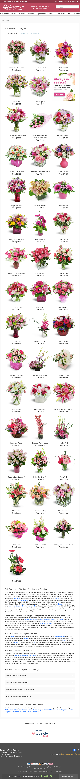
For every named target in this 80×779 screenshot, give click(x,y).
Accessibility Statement (45, 771)
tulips (57, 598)
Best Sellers (14, 33)
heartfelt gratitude (14, 606)
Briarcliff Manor (27, 710)
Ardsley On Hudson (33, 712)
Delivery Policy (58, 771)
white (64, 640)
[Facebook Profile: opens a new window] (74, 750)
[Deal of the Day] (63, 87)
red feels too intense (30, 619)
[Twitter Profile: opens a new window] (78, 750)
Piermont (59, 710)
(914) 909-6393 (5, 754)
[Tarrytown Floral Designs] (13, 7)
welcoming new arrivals (27, 606)
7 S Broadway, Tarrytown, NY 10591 (11, 752)
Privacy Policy (33, 771)
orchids (61, 619)
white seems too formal (47, 619)
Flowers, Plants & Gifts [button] (63, 14)
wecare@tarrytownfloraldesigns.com (11, 756)
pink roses (17, 598)
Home (2, 20)
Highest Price (25, 33)
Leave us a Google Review (70, 754)
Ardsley (46, 710)
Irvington (40, 710)
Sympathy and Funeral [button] (44, 14)
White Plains (9, 710)
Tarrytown (8, 712)
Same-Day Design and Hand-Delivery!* (15, 1)
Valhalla (70, 710)
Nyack (35, 710)
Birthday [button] (31, 14)
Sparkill (64, 710)
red (35, 642)
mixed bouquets (23, 600)
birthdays (60, 604)
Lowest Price (35, 33)
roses (12, 636)
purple (16, 642)
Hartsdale (23, 712)
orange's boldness (46, 623)
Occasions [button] (21, 14)
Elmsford (52, 710)
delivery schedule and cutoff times (25, 655)
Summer (13, 14)
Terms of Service (22, 771)
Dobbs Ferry (17, 710)
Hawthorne (15, 712)
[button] (75, 770)
